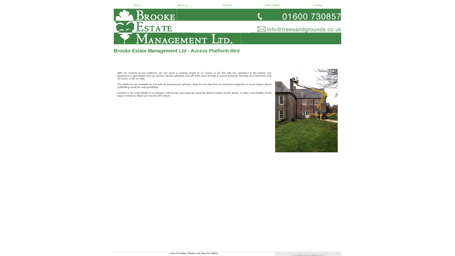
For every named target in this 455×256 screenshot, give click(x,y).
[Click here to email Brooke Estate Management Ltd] (227, 26)
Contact (318, 5)
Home (137, 5)
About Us (182, 5)
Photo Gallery (272, 5)
